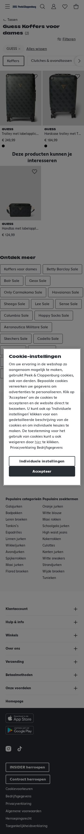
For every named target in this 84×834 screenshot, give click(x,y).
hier (38, 442)
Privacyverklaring (23, 447)
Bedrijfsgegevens (50, 447)
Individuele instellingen (42, 461)
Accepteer (42, 471)
